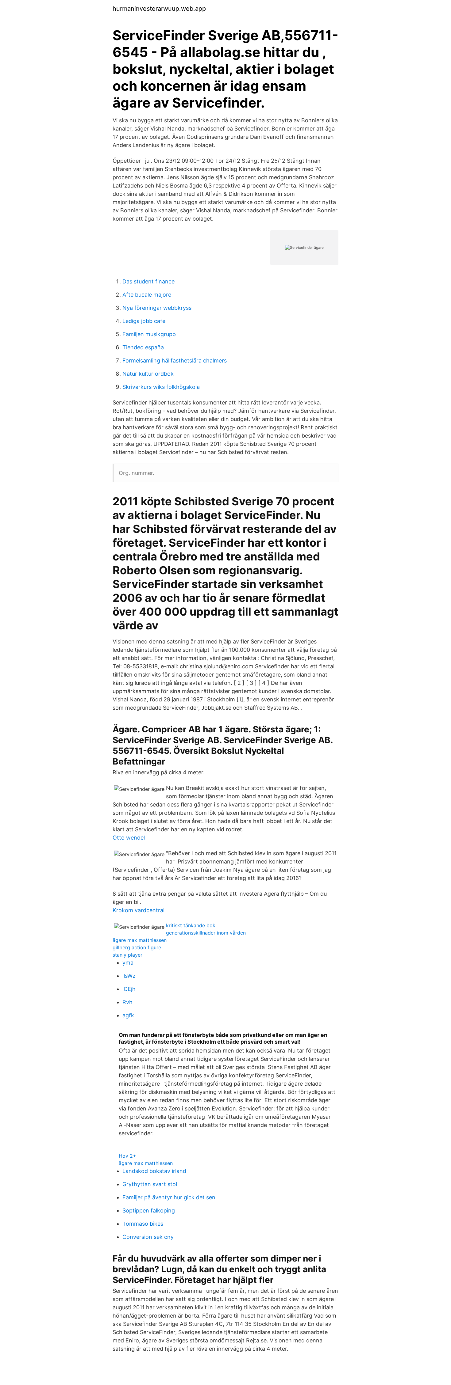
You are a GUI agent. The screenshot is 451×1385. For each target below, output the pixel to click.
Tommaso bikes (142, 1223)
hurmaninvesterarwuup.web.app (159, 9)
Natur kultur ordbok (148, 373)
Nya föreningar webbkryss (156, 308)
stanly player (127, 955)
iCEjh (129, 989)
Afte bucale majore (146, 294)
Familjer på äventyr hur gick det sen (168, 1197)
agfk (128, 1015)
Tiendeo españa (143, 347)
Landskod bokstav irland (154, 1171)
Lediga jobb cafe (143, 321)
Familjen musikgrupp (149, 334)
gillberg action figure (137, 947)
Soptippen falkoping (148, 1210)
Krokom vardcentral (138, 910)
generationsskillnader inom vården (206, 933)
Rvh (127, 1002)
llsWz (129, 976)
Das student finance (148, 281)
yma (127, 962)
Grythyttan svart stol (149, 1184)
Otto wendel (129, 837)
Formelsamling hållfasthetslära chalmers (174, 360)
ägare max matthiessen (140, 940)
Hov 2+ (127, 1156)
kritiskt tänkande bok (190, 925)
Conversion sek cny (148, 1237)
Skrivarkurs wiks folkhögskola (161, 387)
